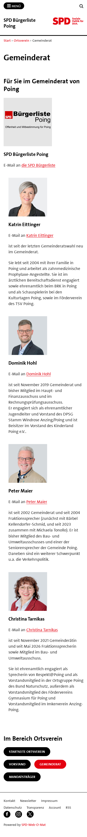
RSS (68, 807)
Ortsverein (21, 40)
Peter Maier (36, 501)
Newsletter (28, 801)
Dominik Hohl (38, 373)
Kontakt (9, 801)
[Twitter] (30, 814)
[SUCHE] (81, 6)
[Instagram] (18, 814)
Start (7, 40)
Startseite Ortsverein (27, 751)
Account (55, 807)
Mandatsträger (22, 777)
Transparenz (35, 807)
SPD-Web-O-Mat (34, 824)
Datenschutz (13, 807)
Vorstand (17, 764)
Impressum (49, 801)
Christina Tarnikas (42, 629)
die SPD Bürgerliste (38, 165)
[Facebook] (7, 814)
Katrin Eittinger (39, 235)
